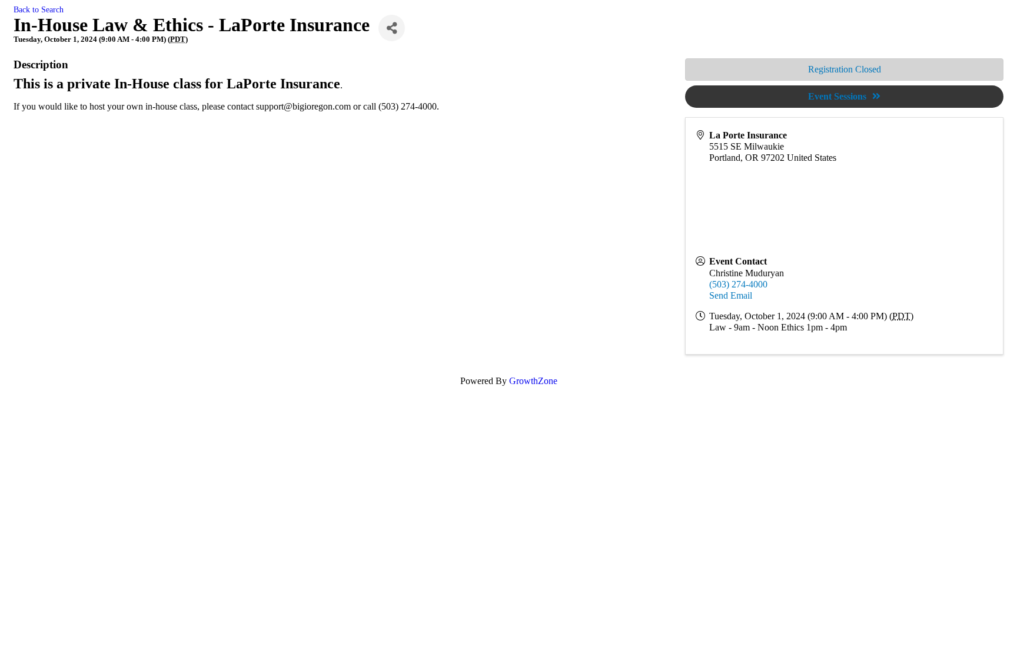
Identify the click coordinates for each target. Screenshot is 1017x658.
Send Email (730, 295)
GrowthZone (533, 381)
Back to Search (39, 9)
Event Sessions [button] (837, 96)
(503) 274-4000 (738, 284)
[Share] (391, 28)
